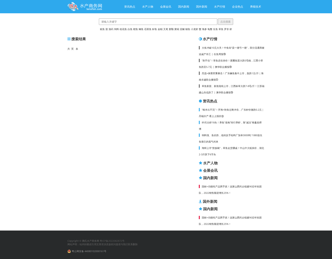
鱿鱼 (102, 29)
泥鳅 (182, 29)
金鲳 (160, 29)
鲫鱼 (141, 29)
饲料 (116, 29)
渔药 (111, 29)
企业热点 (237, 6)
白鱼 (130, 29)
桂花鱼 (123, 29)
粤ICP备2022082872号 (112, 240)
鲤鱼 (135, 29)
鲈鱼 (154, 29)
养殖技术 (255, 6)
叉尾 (165, 29)
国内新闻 (183, 6)
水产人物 (147, 6)
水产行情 (219, 6)
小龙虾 (194, 29)
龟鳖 (210, 29)
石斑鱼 (147, 29)
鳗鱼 (187, 29)
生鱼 (215, 29)
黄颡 (171, 29)
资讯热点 (129, 6)
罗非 (226, 29)
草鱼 (221, 29)
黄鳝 (176, 29)
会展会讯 (165, 6)
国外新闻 (201, 6)
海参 (204, 29)
